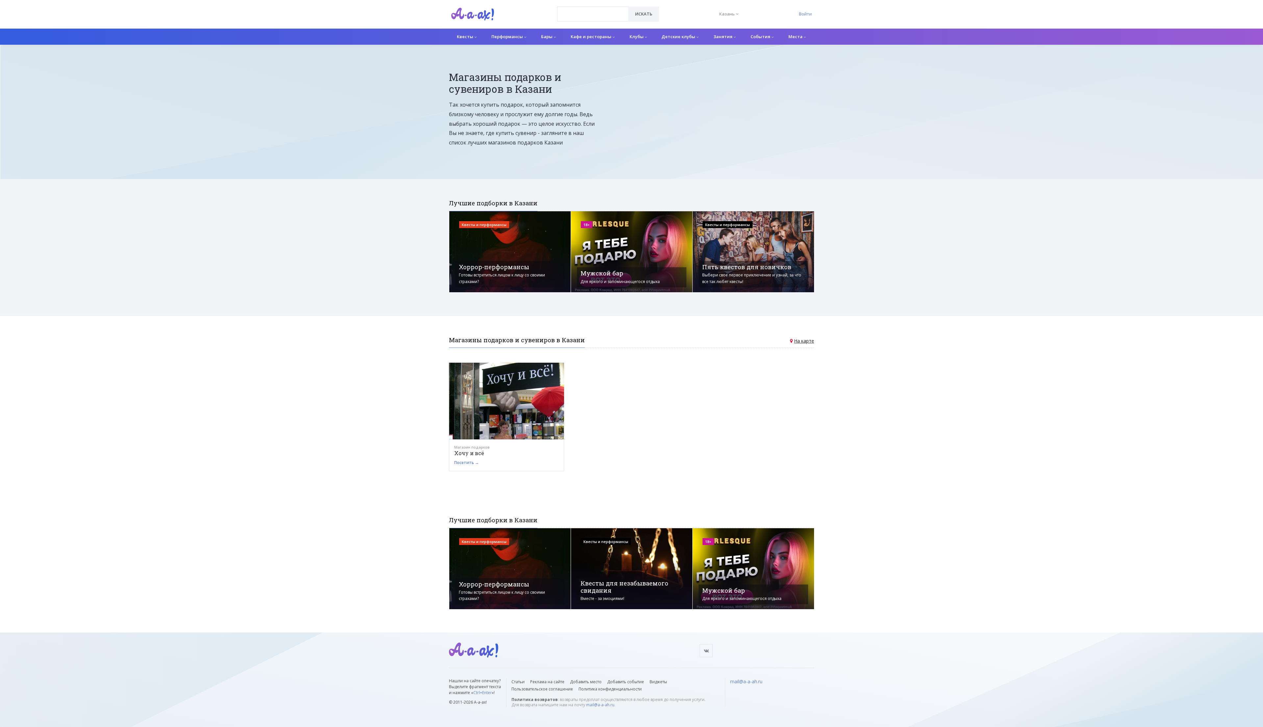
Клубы (637, 36)
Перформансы (507, 36)
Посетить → (466, 462)
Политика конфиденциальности (610, 689)
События (761, 36)
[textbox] (592, 9)
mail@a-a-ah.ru (600, 705)
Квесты (465, 36)
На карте (804, 341)
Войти (805, 14)
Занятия (723, 36)
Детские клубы (678, 36)
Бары (547, 36)
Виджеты (658, 682)
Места (796, 36)
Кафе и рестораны (591, 36)
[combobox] (593, 14)
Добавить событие (625, 682)
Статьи (518, 682)
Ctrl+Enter (482, 692)
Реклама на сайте (547, 682)
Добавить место (586, 682)
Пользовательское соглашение (542, 689)
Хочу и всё (469, 453)
